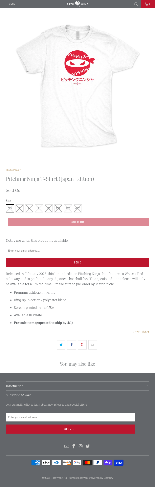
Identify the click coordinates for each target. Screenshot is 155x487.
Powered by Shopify (101, 478)
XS (10, 208)
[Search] (136, 4)
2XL (58, 208)
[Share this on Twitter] (61, 345)
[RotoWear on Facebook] (74, 446)
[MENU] (2, 4)
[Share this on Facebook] (71, 345)
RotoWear (13, 170)
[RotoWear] (77, 4)
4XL (77, 208)
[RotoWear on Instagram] (81, 446)
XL (48, 208)
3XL (68, 208)
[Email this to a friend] (92, 345)
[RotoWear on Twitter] (88, 446)
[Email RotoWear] (67, 446)
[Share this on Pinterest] (82, 345)
